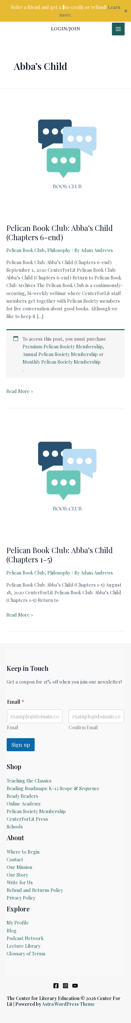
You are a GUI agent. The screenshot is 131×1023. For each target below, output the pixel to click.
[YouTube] (75, 986)
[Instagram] (65, 986)
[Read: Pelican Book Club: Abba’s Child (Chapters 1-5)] (65, 478)
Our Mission (19, 867)
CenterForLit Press (27, 819)
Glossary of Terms (26, 953)
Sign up (20, 744)
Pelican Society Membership (36, 811)
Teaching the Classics (29, 780)
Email (12, 727)
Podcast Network (25, 938)
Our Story (17, 874)
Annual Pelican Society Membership (60, 354)
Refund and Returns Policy (35, 890)
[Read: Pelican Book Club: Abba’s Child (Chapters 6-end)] (65, 156)
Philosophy (58, 250)
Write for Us (20, 882)
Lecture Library (23, 946)
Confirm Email (83, 727)
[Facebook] (56, 986)
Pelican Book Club (25, 250)
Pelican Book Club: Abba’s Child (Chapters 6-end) (59, 232)
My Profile (18, 922)
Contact (15, 859)
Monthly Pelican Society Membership (61, 362)
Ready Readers (22, 796)
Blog (12, 930)
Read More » (19, 391)
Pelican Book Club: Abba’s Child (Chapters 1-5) (59, 554)
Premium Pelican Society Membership (63, 346)
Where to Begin (23, 852)
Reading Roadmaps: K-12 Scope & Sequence (53, 788)
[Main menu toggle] (118, 29)
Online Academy (24, 803)
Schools (15, 826)
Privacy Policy (21, 897)
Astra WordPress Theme (68, 1004)
